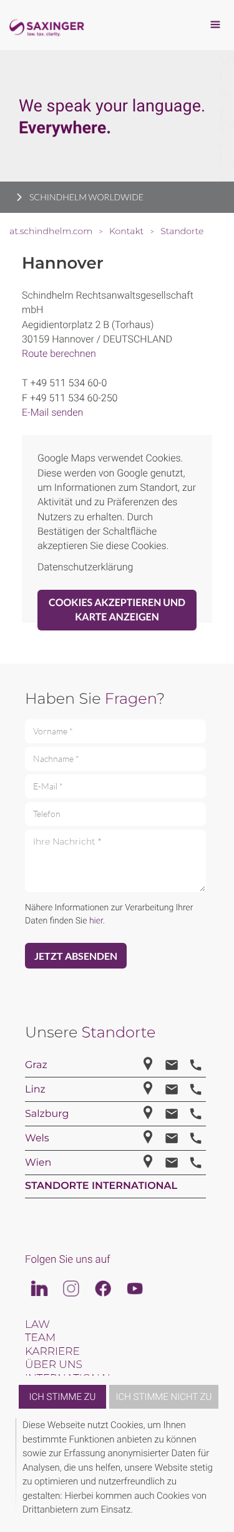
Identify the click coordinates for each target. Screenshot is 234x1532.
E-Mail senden (52, 412)
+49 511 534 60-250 (74, 398)
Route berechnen (59, 353)
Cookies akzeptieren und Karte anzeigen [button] (117, 610)
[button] (216, 1470)
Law (37, 1325)
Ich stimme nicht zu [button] (164, 1396)
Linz (35, 1090)
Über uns (53, 1365)
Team (40, 1338)
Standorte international (101, 1186)
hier (96, 921)
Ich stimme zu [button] (62, 1396)
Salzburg (47, 1114)
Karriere (52, 1351)
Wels (37, 1138)
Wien (38, 1163)
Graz (36, 1065)
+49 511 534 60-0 (68, 383)
